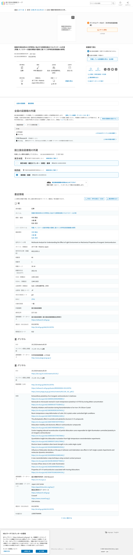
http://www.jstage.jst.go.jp (40, 358)
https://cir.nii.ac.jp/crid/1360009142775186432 (47, 404)
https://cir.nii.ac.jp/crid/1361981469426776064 (47, 461)
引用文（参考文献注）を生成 (98, 74)
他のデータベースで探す (97, 81)
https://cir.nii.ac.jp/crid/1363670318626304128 (47, 472)
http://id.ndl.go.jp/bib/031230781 (42, 327)
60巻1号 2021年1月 (37, 10)
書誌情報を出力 (94, 77)
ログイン (127, 5)
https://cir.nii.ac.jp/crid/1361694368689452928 (47, 447)
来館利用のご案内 (51, 158)
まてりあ (21, 10)
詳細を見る (69, 81)
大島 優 (33, 235)
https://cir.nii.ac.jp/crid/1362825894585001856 (47, 466)
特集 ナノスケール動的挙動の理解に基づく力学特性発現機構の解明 (53, 228)
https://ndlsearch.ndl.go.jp (40, 320)
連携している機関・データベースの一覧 (77, 115)
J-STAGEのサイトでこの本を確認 (105, 133)
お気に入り (91, 70)
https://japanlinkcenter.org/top (42, 487)
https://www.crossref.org (39, 498)
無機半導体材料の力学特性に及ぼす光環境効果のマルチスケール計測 (53, 213)
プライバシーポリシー (57, 549)
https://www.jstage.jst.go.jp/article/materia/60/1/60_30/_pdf (51, 391)
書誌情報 (31, 103)
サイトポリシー (70, 549)
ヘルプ (120, 5)
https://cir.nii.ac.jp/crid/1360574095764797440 (47, 422)
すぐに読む (103, 30)
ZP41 (33, 299)
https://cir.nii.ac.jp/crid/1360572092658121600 (47, 416)
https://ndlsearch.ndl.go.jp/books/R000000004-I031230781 (51, 388)
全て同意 (41, 551)
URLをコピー (98, 70)
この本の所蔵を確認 (109, 139)
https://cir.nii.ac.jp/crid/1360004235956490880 (47, 399)
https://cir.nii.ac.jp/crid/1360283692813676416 (47, 410)
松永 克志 (34, 238)
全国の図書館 (20, 103)
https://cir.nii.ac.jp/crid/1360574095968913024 (47, 427)
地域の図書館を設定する (109, 118)
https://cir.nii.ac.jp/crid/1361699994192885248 (47, 455)
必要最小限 (27, 551)
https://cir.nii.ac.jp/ (37, 479)
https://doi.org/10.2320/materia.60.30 (44, 373)
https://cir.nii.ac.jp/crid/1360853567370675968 (47, 436)
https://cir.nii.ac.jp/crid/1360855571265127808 (47, 441)
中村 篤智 (34, 232)
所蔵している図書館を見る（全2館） (102, 59)
